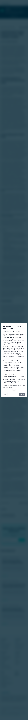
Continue (22, 394)
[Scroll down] (14, 389)
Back (5, 394)
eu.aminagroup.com (14, 334)
